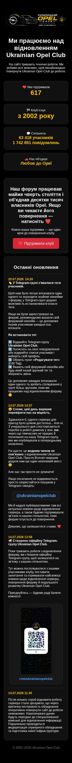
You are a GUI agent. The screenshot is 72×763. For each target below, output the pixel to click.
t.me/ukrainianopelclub (36, 678)
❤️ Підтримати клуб (36, 243)
